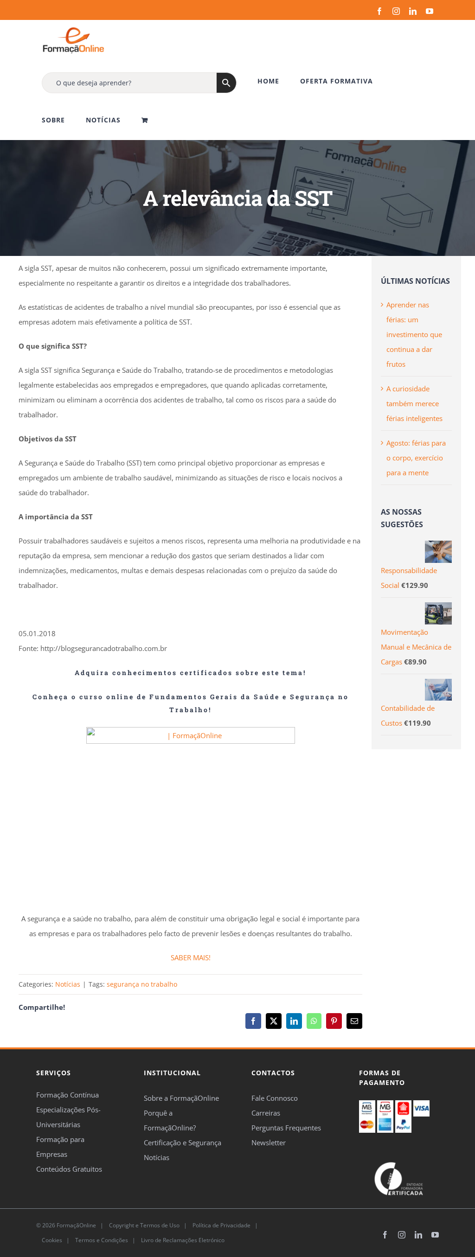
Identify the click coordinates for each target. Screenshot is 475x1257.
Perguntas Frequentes (286, 1127)
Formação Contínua (67, 1094)
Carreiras (265, 1112)
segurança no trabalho (142, 984)
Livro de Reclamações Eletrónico (182, 1240)
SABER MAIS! (191, 957)
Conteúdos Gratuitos (69, 1169)
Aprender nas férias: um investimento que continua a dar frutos (414, 334)
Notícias (67, 984)
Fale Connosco (274, 1098)
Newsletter (268, 1142)
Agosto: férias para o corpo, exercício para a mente (416, 457)
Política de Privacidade (220, 1225)
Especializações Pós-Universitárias (68, 1117)
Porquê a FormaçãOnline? (170, 1120)
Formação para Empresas (60, 1147)
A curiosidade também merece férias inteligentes (414, 403)
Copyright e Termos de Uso (144, 1225)
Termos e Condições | (107, 1240)
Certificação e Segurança (182, 1142)
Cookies (51, 1240)
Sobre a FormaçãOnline (181, 1098)
